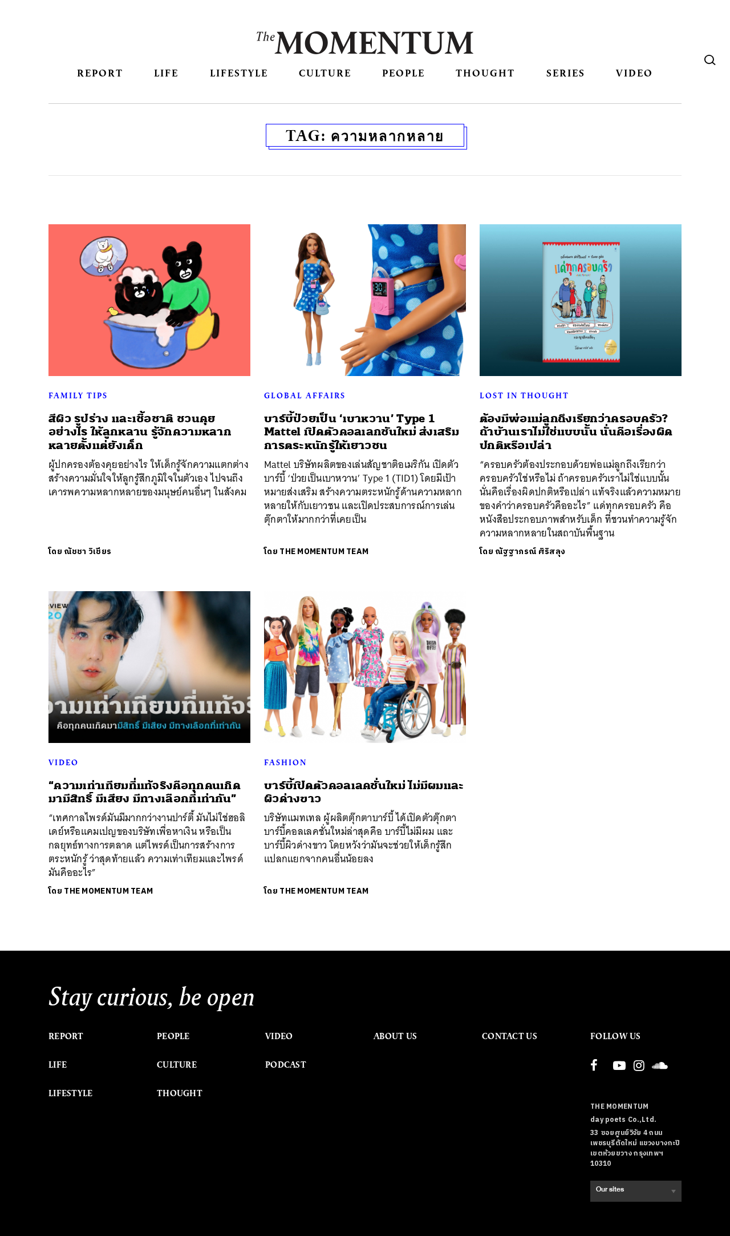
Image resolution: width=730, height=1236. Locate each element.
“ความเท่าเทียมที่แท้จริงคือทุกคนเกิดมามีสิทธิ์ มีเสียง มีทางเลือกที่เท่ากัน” (144, 792)
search (710, 59)
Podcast (285, 1065)
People (403, 72)
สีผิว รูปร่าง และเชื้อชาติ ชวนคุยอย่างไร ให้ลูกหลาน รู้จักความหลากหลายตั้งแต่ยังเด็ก (140, 432)
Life (166, 72)
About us (395, 1036)
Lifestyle (239, 72)
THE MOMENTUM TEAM (323, 551)
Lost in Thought (524, 395)
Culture (325, 72)
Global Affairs (305, 395)
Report (100, 72)
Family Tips (78, 395)
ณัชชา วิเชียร (87, 551)
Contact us (509, 1036)
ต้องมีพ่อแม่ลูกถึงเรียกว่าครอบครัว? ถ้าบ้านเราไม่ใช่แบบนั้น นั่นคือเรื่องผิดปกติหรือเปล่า (576, 432)
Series (565, 72)
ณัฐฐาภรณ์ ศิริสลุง (530, 551)
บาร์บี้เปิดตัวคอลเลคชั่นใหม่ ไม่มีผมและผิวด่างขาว (364, 792)
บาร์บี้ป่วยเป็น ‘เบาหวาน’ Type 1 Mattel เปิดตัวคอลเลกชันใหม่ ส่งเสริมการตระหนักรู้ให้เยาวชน (361, 432)
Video (634, 72)
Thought (485, 72)
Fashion (285, 762)
